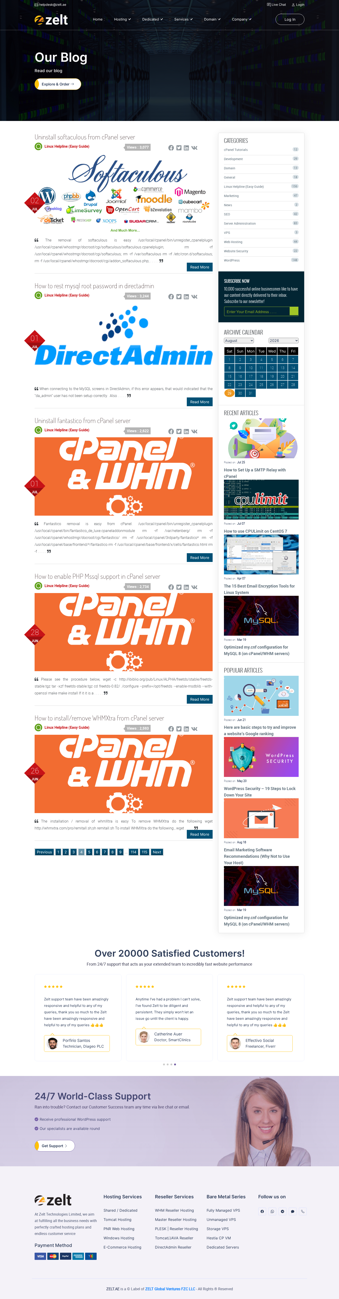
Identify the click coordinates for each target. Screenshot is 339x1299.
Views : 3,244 (138, 296)
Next (157, 852)
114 (133, 852)
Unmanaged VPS (221, 1219)
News (260, 205)
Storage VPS (218, 1228)
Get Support (53, 1145)
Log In (290, 19)
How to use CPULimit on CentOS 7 (255, 531)
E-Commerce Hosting (122, 1247)
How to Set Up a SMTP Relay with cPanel (255, 473)
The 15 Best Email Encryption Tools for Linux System (259, 589)
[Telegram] (282, 1211)
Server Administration (260, 223)
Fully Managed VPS (223, 1210)
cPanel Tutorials (260, 149)
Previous (44, 852)
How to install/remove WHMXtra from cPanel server (99, 717)
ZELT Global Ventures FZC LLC (170, 1288)
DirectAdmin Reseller (173, 1247)
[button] (164, 1064)
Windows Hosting (119, 1238)
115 (144, 852)
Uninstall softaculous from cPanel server (85, 136)
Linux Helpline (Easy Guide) (260, 186)
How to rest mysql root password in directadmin (94, 285)
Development (260, 159)
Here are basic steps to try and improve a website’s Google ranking (260, 730)
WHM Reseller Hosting (174, 1210)
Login (299, 4)
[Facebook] (262, 1211)
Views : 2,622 (138, 430)
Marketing (260, 196)
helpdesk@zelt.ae (52, 4)
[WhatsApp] (272, 1211)
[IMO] (293, 1211)
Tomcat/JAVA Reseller (174, 1238)
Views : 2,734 (138, 586)
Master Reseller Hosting (175, 1219)
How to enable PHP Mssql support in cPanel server (97, 576)
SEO (260, 214)
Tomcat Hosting (117, 1219)
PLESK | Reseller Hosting (176, 1228)
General (260, 177)
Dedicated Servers (223, 1247)
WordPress (260, 260)
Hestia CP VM (219, 1238)
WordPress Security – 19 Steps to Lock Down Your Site (260, 792)
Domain (260, 168)
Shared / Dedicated (120, 1210)
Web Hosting (260, 242)
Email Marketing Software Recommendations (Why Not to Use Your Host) (257, 856)
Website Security (260, 251)
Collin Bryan (163, 1034)
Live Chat (278, 4)
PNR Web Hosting (119, 1228)
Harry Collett (257, 1040)
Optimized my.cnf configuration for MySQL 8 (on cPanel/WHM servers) (256, 650)
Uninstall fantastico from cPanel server (83, 420)
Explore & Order (56, 84)
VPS (260, 232)
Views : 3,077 (138, 147)
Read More (199, 267)
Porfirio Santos (76, 1034)
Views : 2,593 (138, 728)
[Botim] (303, 1211)
